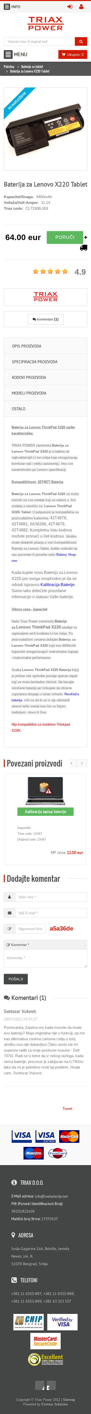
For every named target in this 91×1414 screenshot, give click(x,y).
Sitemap (69, 1400)
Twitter (51, 1385)
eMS (28, 1322)
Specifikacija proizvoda (34, 361)
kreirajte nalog (83, 6)
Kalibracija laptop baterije (45, 811)
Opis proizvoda (26, 346)
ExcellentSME (45, 1359)
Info (7, 7)
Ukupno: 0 (75, 55)
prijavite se (71, 6)
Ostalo (18, 408)
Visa (62, 1322)
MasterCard (45, 1341)
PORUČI (64, 237)
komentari (47, 319)
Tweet (67, 1108)
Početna (9, 66)
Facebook (39, 1385)
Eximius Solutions (54, 1404)
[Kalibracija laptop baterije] (45, 791)
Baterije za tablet (32, 66)
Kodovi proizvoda (29, 377)
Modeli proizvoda (29, 393)
